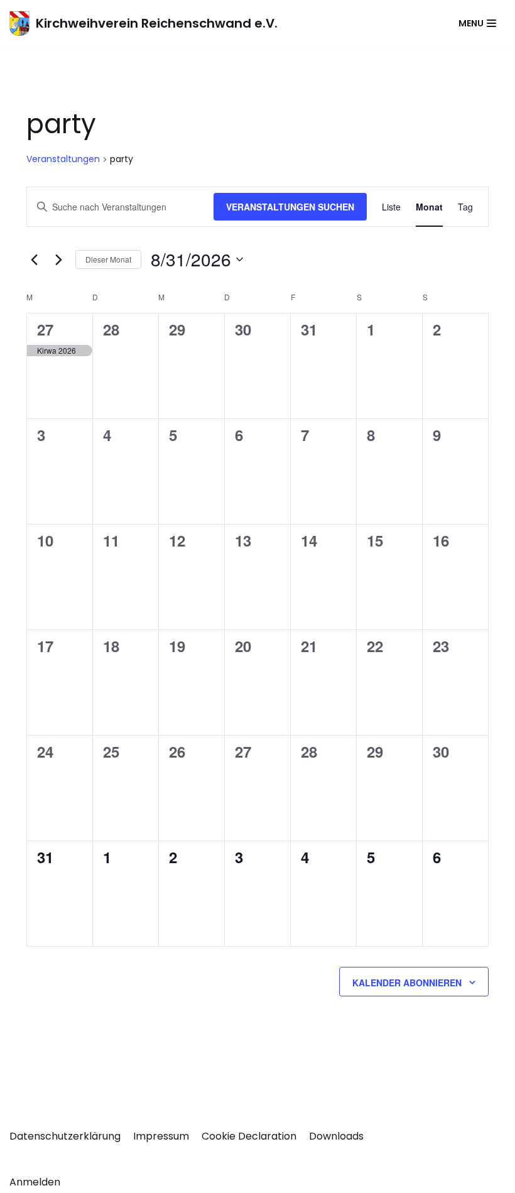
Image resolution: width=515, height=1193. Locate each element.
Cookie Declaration (249, 1136)
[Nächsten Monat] (58, 259)
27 (45, 329)
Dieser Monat (108, 259)
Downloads (336, 1136)
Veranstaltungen (63, 159)
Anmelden (34, 1182)
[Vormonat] (33, 259)
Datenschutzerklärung (65, 1136)
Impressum (161, 1136)
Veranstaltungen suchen (290, 206)
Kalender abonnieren (407, 982)
